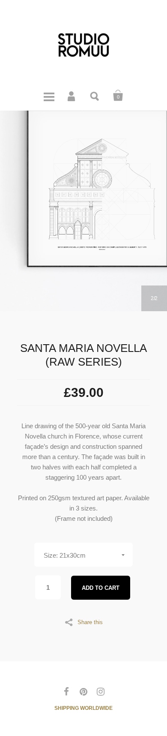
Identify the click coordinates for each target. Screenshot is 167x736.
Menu (49, 95)
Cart (118, 95)
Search (95, 95)
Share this (90, 622)
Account (72, 95)
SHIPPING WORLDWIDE (83, 708)
